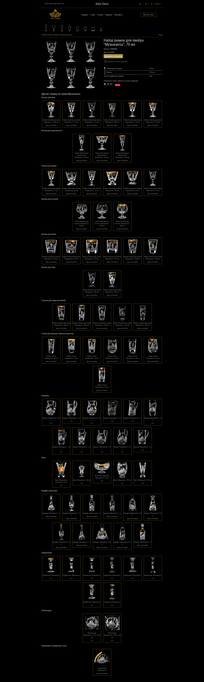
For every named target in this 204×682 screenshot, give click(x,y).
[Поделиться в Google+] (108, 84)
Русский (157, 4)
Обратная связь (148, 15)
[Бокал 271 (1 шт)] (51, 51)
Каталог (85, 15)
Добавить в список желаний (117, 61)
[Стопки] (101, 28)
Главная (43, 35)
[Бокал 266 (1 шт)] (90, 77)
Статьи (100, 15)
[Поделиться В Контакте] (111, 84)
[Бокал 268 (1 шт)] (51, 77)
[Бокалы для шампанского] (46, 28)
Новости (108, 15)
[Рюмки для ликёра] (61, 28)
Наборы (56, 35)
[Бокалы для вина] (54, 28)
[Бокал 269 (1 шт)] (90, 51)
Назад (161, 35)
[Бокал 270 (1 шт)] (71, 51)
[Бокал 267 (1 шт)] (71, 77)
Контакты (118, 15)
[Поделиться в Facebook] (105, 84)
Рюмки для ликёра (66, 35)
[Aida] (55, 14)
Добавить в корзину (113, 56)
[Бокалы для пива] (69, 28)
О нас (93, 15)
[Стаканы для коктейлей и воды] (77, 28)
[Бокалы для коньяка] (85, 28)
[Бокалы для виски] (93, 28)
